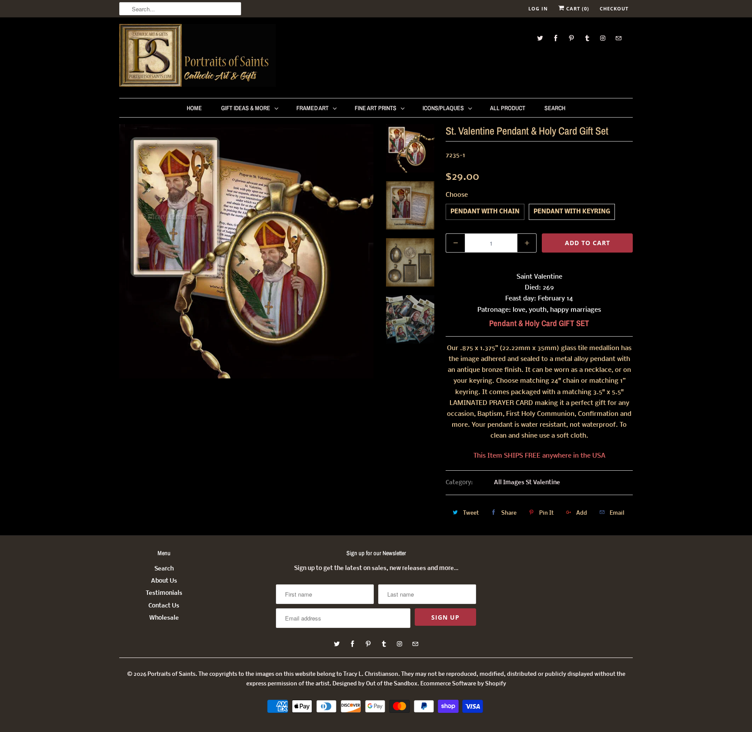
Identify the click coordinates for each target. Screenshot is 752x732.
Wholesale (164, 618)
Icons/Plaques (443, 108)
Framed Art (312, 108)
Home (194, 108)
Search (554, 108)
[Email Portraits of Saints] (618, 38)
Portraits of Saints (171, 674)
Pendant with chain (485, 212)
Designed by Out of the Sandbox (374, 684)
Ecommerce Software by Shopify (463, 684)
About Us (164, 581)
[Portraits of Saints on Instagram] (602, 38)
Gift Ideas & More (245, 108)
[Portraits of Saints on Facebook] (555, 38)
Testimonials (164, 593)
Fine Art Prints (375, 108)
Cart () (576, 8)
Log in (538, 8)
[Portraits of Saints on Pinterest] (571, 38)
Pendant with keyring (572, 212)
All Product (507, 108)
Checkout (614, 8)
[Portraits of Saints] (197, 56)
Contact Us (163, 606)
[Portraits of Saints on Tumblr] (587, 38)
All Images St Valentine (527, 482)
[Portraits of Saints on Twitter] (540, 38)
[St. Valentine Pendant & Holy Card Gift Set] (246, 251)
